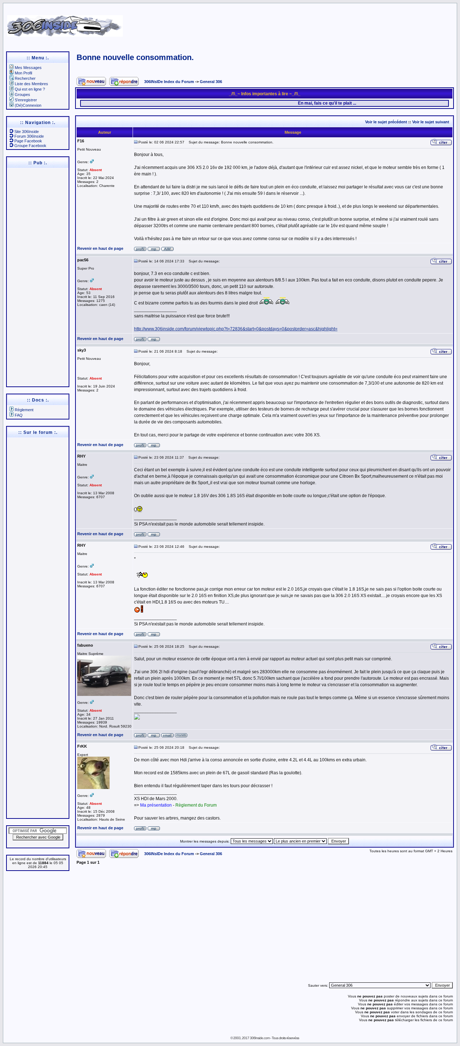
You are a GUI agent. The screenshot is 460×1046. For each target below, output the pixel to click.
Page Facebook (28, 141)
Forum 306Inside (29, 136)
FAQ (19, 415)
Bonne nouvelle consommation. (135, 57)
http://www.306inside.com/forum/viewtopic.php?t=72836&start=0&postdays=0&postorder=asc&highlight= (235, 328)
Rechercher (25, 78)
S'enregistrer (26, 100)
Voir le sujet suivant (430, 122)
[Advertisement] (299, 23)
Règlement (24, 410)
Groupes (22, 94)
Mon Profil (23, 73)
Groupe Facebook (30, 145)
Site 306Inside (26, 131)
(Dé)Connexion (28, 105)
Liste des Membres (31, 84)
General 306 (211, 81)
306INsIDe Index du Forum (169, 81)
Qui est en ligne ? (30, 89)
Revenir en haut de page (100, 248)
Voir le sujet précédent (386, 122)
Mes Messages (28, 67)
